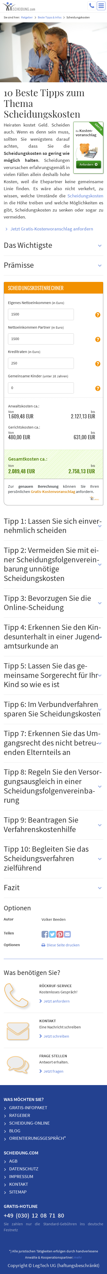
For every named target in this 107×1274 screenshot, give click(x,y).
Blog (14, 1131)
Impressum (21, 1177)
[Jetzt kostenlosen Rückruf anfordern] (18, 997)
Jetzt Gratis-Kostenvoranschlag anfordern (51, 229)
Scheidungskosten (85, 196)
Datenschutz (23, 1169)
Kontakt (18, 1184)
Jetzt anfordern (56, 1001)
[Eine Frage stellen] (18, 1067)
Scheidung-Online (29, 1123)
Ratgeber (27, 17)
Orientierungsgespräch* (37, 1138)
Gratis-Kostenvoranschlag (53, 491)
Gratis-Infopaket (28, 1108)
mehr (78, 1257)
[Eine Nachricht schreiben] (18, 1032)
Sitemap (18, 1192)
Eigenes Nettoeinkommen (36, 302)
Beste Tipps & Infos (49, 17)
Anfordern (86, 165)
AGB (13, 1161)
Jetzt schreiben (55, 1036)
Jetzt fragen (52, 1071)
